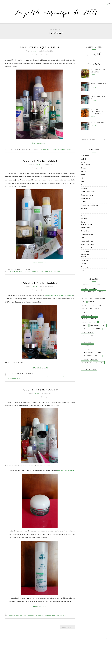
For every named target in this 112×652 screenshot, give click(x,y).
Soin (82, 178)
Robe (103, 325)
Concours (84, 188)
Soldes (98, 352)
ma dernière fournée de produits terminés (59, 295)
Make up (83, 171)
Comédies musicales (87, 234)
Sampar (59, 615)
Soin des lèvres (87, 342)
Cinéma (84, 288)
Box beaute (96, 285)
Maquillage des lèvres (90, 312)
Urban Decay (86, 362)
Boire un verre (85, 227)
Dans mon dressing (87, 195)
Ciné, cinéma (85, 231)
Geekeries (84, 202)
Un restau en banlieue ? (88, 244)
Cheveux (83, 168)
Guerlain (85, 305)
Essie (83, 301)
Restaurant (94, 325)
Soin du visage (66, 149)
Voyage (83, 270)
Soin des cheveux (88, 339)
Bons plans (84, 185)
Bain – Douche (85, 164)
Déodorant (55, 149)
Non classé (84, 218)
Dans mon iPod (85, 198)
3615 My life (85, 155)
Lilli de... (10, 149)
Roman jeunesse (95, 328)
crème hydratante (16, 376)
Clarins (12, 615)
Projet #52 (84, 257)
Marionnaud (86, 322)
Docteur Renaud (44, 615)
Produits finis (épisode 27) (39, 282)
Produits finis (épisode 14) (40, 389)
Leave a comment (24, 149)
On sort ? (83, 222)
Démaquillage (44, 149)
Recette (84, 325)
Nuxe (54, 615)
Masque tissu (15, 378)
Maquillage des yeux (89, 315)
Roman (84, 328)
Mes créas (84, 215)
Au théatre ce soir (86, 224)
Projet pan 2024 (98, 122)
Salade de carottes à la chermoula (97, 111)
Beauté (35, 51)
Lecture (83, 212)
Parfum (83, 175)
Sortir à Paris (87, 355)
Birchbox (85, 285)
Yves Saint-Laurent (89, 369)
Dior (92, 295)
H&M (93, 305)
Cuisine (84, 295)
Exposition (92, 301)
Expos (83, 238)
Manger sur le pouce (87, 241)
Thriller (85, 359)
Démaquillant (48, 376)
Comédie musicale (88, 291)
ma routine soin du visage (65, 470)
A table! (94, 74)
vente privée (98, 362)
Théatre (94, 359)
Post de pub (84, 260)
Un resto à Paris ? (86, 248)
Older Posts (67, 627)
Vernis (83, 181)
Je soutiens (84, 208)
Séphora (66, 615)
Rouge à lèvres (87, 335)
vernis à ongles (88, 366)
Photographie (85, 254)
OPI (95, 322)
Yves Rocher (101, 366)
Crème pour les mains (17, 271)
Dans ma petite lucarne (88, 191)
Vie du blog (84, 267)
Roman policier (87, 332)
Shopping (83, 263)
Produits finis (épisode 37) (40, 160)
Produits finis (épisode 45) (39, 47)
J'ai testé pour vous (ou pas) (89, 205)
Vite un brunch (85, 251)
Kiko (99, 305)
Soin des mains (87, 345)
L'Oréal (84, 308)
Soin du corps (42, 271)
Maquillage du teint (89, 318)
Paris (101, 322)
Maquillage (94, 308)
